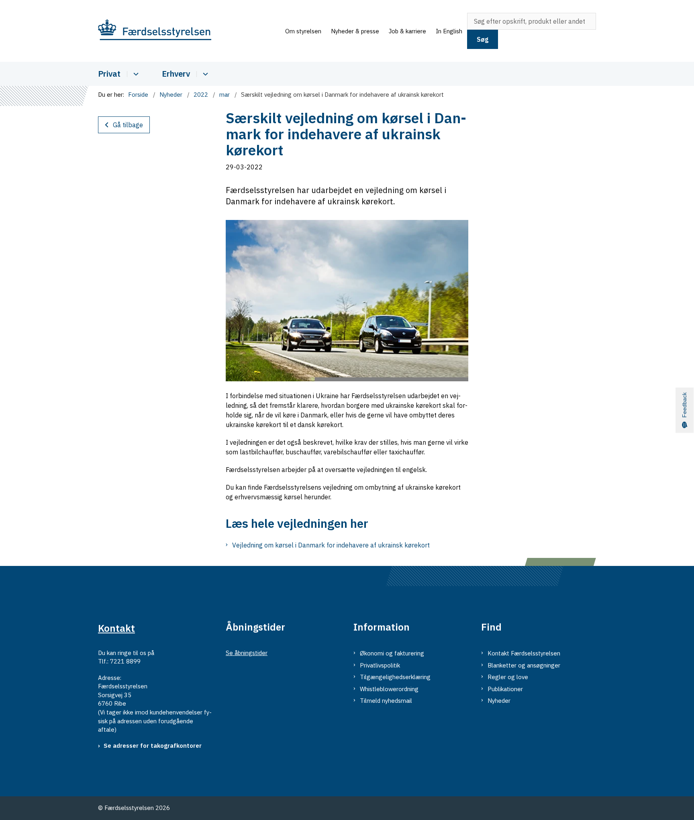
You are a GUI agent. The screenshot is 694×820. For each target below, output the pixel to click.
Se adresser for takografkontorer (153, 745)
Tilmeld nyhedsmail (386, 700)
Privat (109, 73)
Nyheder (499, 700)
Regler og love (508, 677)
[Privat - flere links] (135, 74)
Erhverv (176, 73)
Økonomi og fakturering (392, 653)
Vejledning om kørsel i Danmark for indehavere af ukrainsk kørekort (331, 545)
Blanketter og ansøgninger (524, 665)
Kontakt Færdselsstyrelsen (524, 653)
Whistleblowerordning (389, 689)
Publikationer (505, 689)
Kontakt (116, 628)
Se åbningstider (246, 653)
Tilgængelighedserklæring (395, 677)
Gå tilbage (128, 125)
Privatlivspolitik (380, 665)
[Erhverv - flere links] (204, 74)
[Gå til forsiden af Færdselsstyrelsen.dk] (189, 31)
